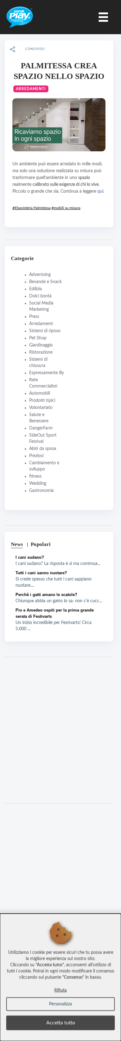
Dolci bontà (40, 296)
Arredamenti (31, 89)
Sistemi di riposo (44, 331)
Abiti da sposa (42, 449)
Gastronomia (41, 490)
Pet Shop (38, 338)
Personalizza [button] (60, 1004)
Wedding (37, 483)
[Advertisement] (60, 730)
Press (34, 316)
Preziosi (36, 456)
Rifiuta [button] (60, 990)
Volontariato (40, 408)
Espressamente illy (46, 373)
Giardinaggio (41, 345)
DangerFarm (41, 428)
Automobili (39, 393)
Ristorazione (40, 352)
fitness (35, 476)
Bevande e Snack (45, 282)
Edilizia (35, 289)
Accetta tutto (60, 1022)
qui (100, 191)
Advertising (40, 275)
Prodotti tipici (42, 400)
